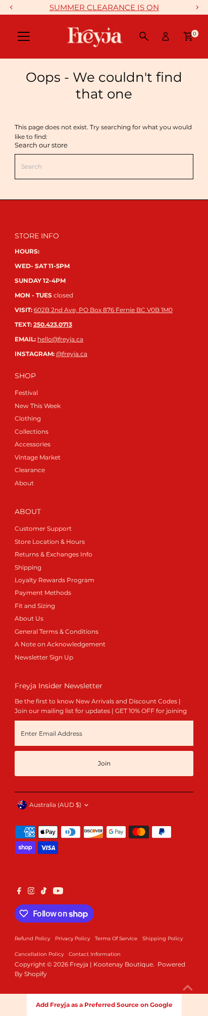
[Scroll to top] (188, 988)
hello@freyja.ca (60, 339)
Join (104, 763)
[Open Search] (143, 36)
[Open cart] (188, 36)
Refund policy (32, 938)
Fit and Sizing (35, 605)
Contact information (95, 954)
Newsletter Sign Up (44, 657)
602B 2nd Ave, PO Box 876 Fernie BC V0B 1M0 (103, 310)
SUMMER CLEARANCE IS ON (104, 7)
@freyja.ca (71, 354)
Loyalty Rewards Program (54, 580)
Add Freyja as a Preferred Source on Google (104, 1004)
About (24, 483)
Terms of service (116, 938)
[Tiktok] (43, 892)
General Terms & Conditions (56, 631)
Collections (31, 431)
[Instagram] (31, 892)
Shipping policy (162, 938)
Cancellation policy (39, 954)
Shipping (28, 567)
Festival (26, 392)
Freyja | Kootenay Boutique (111, 964)
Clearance (30, 470)
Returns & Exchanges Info (53, 554)
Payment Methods (43, 592)
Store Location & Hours (50, 541)
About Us (29, 618)
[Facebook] (19, 892)
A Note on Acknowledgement (60, 644)
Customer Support (43, 528)
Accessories (32, 444)
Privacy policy (72, 938)
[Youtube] (58, 892)
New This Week (38, 406)
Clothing (28, 418)
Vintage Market (38, 457)
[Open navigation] (24, 36)
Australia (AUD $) (55, 804)
